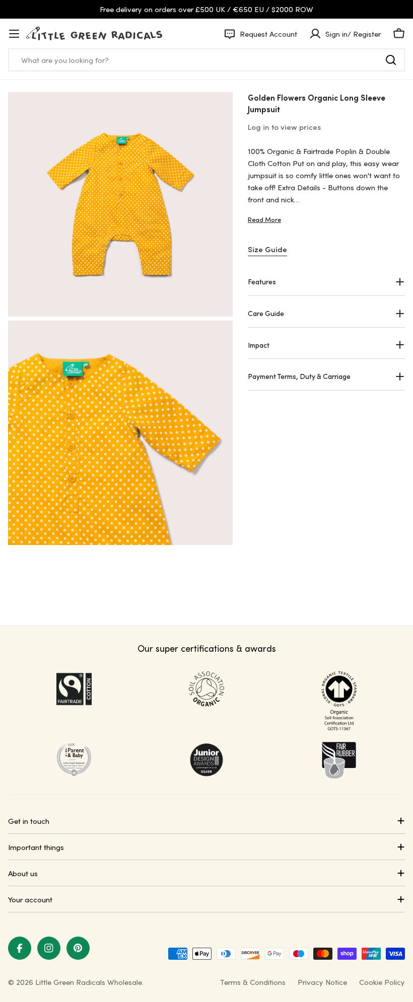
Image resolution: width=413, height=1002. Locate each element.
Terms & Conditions (253, 982)
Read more (264, 219)
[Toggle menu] (14, 34)
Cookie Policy (382, 982)
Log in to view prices (284, 127)
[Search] (391, 60)
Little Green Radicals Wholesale (88, 982)
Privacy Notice (322, 982)
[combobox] (206, 59)
